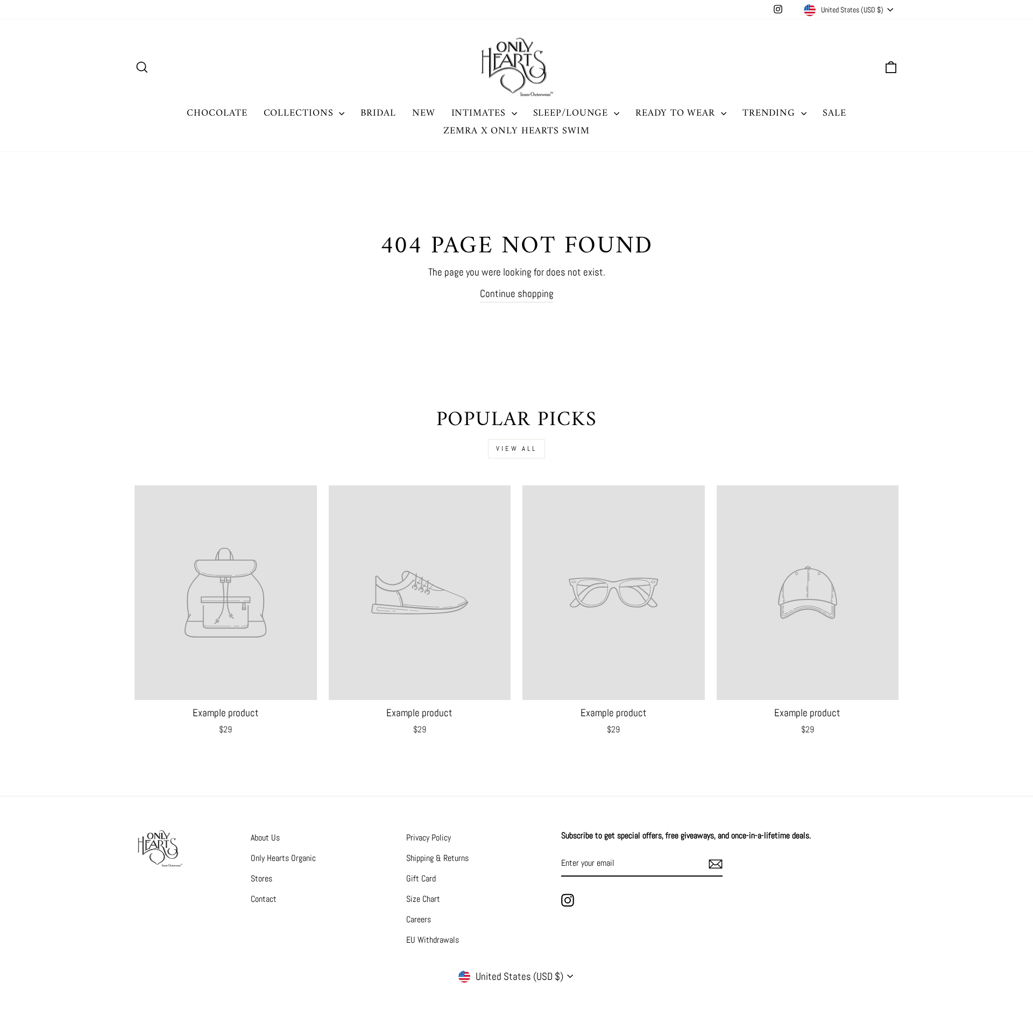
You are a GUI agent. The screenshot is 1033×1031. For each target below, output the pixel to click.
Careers (418, 919)
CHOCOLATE (217, 113)
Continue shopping (517, 293)
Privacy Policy (428, 837)
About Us (265, 837)
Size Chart (423, 899)
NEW (423, 113)
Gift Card (421, 878)
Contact (264, 899)
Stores (261, 878)
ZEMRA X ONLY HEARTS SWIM (516, 131)
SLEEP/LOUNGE (572, 113)
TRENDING (770, 113)
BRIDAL (377, 113)
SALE (834, 113)
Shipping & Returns (437, 858)
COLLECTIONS (300, 113)
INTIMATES (480, 113)
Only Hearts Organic (283, 858)
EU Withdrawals (432, 939)
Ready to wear (676, 113)
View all (516, 448)
